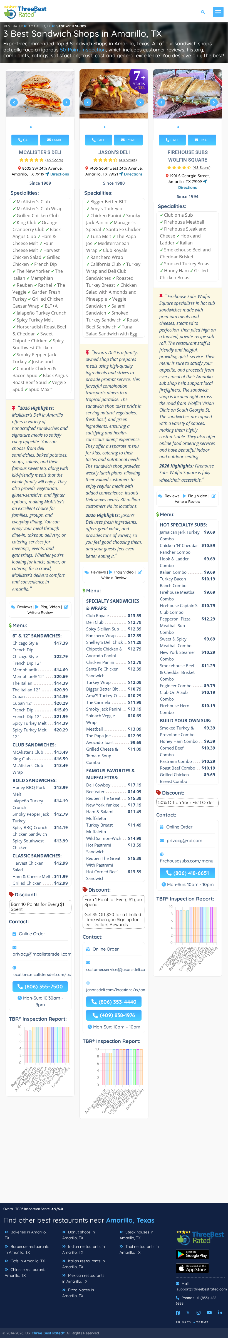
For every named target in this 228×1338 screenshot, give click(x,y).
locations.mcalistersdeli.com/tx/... (44, 974)
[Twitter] (188, 1312)
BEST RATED (13, 26)
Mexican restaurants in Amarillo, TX (83, 1278)
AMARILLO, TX (39, 26)
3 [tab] (40, 127)
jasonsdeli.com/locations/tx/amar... (119, 989)
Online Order (32, 933)
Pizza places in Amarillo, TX (78, 1292)
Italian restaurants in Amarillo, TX (83, 1263)
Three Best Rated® (48, 1333)
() (54, 160)
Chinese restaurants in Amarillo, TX (28, 1272)
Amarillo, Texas (130, 1220)
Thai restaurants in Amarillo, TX (139, 1249)
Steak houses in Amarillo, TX (136, 1235)
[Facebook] (178, 1312)
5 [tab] (48, 127)
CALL (26, 140)
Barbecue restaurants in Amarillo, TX (27, 1249)
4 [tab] (44, 127)
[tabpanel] (40, 104)
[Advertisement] (114, 1164)
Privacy (184, 1322)
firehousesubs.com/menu (186, 861)
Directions (59, 174)
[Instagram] (198, 1312)
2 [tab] (35, 127)
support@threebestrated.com (202, 1289)
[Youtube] (209, 1312)
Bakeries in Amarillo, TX (25, 1235)
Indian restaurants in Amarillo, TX (83, 1249)
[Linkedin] (220, 1312)
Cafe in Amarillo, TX (27, 1260)
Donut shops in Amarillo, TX (78, 1235)
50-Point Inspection (83, 49)
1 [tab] (31, 127)
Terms (202, 1322)
